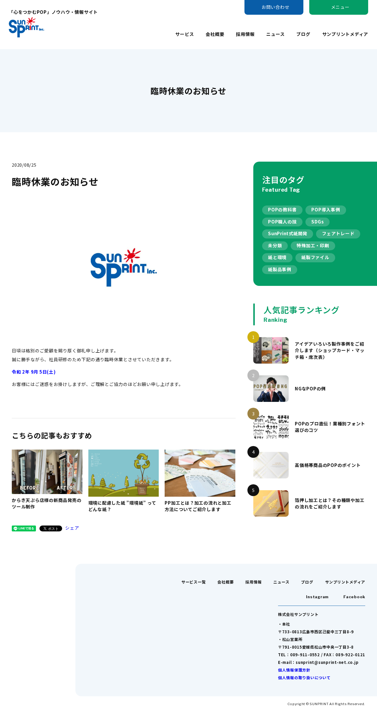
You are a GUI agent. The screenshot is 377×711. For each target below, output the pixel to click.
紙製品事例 (279, 269)
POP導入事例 (325, 209)
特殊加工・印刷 (313, 245)
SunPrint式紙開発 (287, 233)
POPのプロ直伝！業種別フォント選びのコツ (330, 426)
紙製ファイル (315, 257)
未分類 (275, 245)
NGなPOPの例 (310, 388)
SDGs (317, 221)
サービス (184, 34)
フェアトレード (338, 233)
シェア (72, 528)
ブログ (303, 34)
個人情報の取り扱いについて (304, 677)
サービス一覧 (193, 582)
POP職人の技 (282, 221)
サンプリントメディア (345, 34)
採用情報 (245, 34)
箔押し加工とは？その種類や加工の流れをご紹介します (329, 503)
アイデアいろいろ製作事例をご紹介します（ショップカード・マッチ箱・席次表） (329, 350)
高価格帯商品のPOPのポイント (328, 465)
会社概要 (215, 34)
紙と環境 (277, 257)
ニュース (275, 34)
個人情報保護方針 (294, 670)
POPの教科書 (282, 209)
